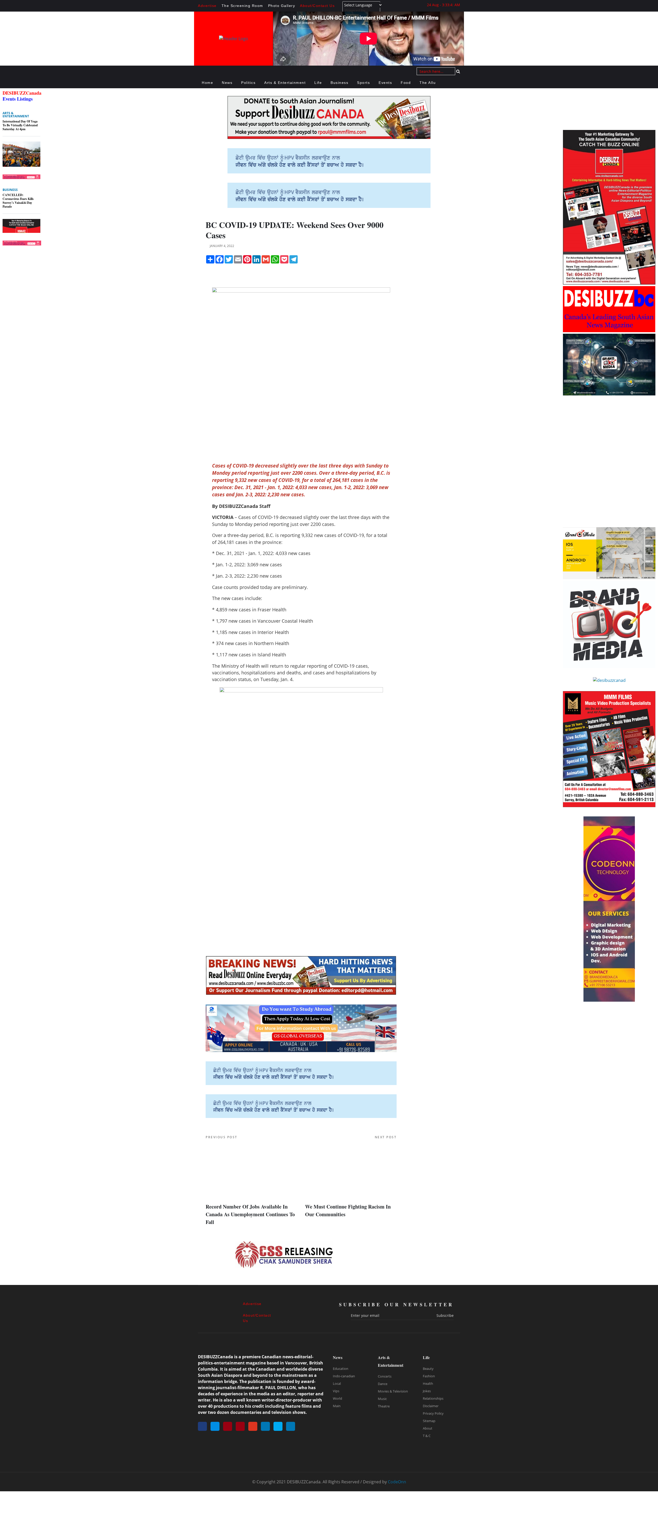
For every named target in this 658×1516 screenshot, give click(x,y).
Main (337, 1406)
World (337, 1398)
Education (340, 1368)
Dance (382, 1383)
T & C (427, 1435)
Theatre (384, 1406)
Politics (248, 83)
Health (428, 1383)
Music (382, 1398)
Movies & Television (393, 1391)
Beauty (428, 1368)
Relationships (433, 1398)
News (227, 83)
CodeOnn (397, 1482)
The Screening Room (242, 6)
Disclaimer (430, 1406)
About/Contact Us (317, 6)
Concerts (384, 1376)
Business (339, 83)
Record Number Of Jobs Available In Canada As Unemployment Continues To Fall (250, 1214)
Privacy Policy (433, 1413)
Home (207, 83)
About (427, 1428)
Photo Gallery (281, 6)
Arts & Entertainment (285, 83)
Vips (336, 1391)
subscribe (445, 1315)
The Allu (427, 83)
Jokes (427, 1391)
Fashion (429, 1376)
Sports (363, 83)
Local (337, 1383)
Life (318, 83)
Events (385, 83)
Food (406, 83)
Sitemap (429, 1420)
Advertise (207, 6)
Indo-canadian (344, 1376)
